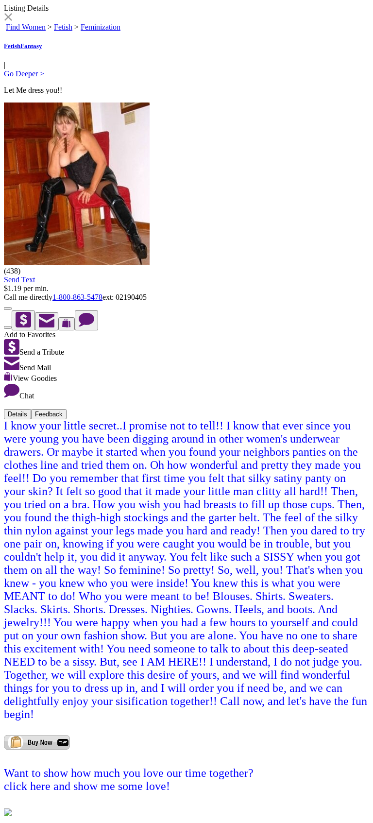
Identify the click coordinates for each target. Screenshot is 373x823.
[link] (8, 18)
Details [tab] (17, 414)
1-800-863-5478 (77, 297)
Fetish (63, 27)
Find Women (26, 27)
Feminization (100, 27)
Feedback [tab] (49, 414)
